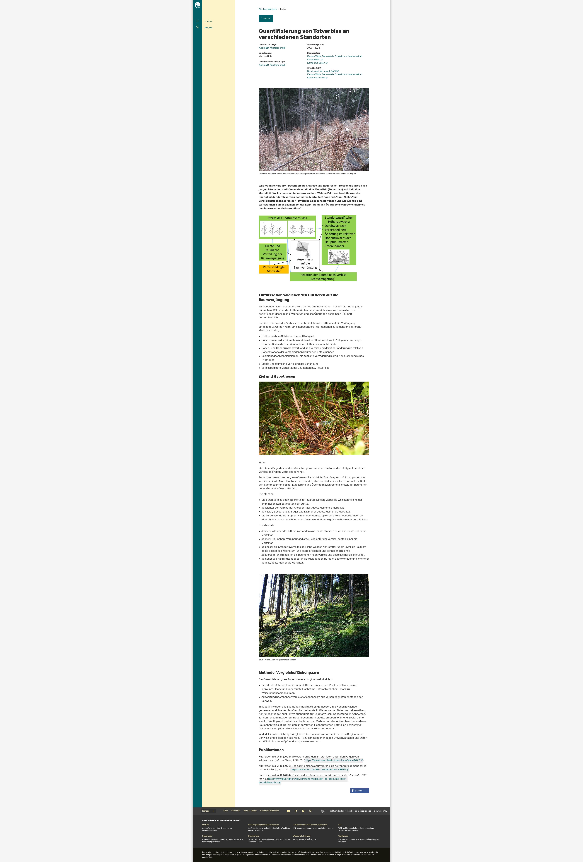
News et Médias (250, 811)
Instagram (310, 811)
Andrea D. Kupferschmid (272, 48)
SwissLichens (253, 836)
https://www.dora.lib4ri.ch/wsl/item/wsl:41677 (332, 760)
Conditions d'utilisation (269, 811)
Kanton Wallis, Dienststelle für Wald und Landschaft (333, 56)
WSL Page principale (268, 9)
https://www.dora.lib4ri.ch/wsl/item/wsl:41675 (318, 770)
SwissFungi (207, 836)
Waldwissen (343, 836)
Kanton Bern (313, 59)
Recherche (197, 27)
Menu (209, 21)
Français (205, 811)
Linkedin (296, 811)
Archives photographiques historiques (263, 825)
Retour (266, 18)
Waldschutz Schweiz (301, 836)
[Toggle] (197, 21)
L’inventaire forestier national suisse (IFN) (310, 825)
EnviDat (205, 825)
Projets (208, 27)
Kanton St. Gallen (316, 63)
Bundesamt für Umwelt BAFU (322, 71)
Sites (225, 811)
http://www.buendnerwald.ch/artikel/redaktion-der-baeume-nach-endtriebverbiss (303, 780)
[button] (359, 790)
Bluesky (303, 811)
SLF (322, 811)
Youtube (288, 811)
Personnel (235, 811)
